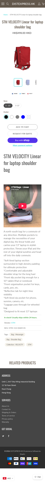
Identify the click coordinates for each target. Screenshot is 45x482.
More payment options (22, 145)
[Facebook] (8, 436)
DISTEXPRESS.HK (23, 3)
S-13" (17, 106)
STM (13, 323)
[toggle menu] (3, 4)
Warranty (5, 422)
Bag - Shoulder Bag (14, 339)
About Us (5, 406)
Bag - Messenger (17, 334)
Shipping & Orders (9, 412)
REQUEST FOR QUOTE (22, 134)
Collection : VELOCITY (15, 345)
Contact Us (6, 409)
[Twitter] (3, 436)
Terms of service (8, 416)
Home (5, 15)
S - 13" (8, 106)
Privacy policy (7, 419)
